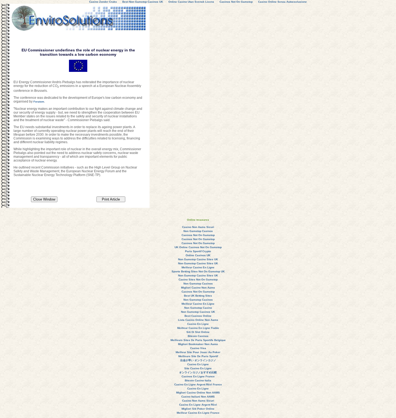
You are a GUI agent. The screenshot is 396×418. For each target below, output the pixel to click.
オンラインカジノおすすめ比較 (198, 372)
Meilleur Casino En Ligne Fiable (198, 327)
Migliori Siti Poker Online (198, 408)
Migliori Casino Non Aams (198, 287)
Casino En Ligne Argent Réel (198, 404)
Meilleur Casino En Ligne (198, 267)
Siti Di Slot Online (198, 332)
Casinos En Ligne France (198, 376)
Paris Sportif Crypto (198, 251)
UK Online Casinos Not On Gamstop (198, 247)
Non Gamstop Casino (198, 307)
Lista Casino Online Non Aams (198, 319)
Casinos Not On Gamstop (198, 235)
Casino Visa (198, 348)
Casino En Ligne (198, 323)
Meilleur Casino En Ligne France (198, 412)
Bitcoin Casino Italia (198, 380)
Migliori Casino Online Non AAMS (198, 392)
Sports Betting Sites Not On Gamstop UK (198, 271)
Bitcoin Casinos (198, 336)
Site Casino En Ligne (198, 368)
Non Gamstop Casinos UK (198, 311)
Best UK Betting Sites (198, 295)
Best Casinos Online (198, 315)
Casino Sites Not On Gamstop (198, 279)
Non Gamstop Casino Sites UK (198, 259)
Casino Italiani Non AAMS (198, 396)
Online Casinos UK (198, 255)
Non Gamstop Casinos (198, 231)
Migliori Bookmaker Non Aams (198, 344)
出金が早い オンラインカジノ (198, 360)
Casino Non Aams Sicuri (198, 227)
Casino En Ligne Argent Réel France (198, 384)
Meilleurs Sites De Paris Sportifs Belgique (198, 340)
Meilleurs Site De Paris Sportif (198, 356)
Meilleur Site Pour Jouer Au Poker (198, 352)
